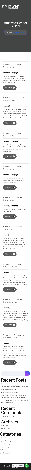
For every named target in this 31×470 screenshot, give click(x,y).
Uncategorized (5, 453)
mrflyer (7, 64)
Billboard (3, 438)
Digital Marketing (5, 441)
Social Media (4, 450)
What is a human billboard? (9, 392)
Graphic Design (5, 447)
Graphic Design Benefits (8, 389)
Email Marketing (5, 444)
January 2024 (5, 428)
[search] (27, 373)
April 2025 (4, 425)
